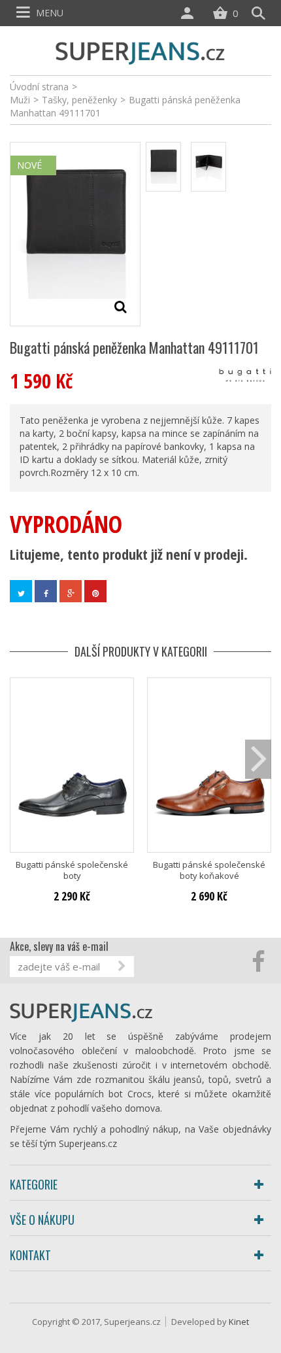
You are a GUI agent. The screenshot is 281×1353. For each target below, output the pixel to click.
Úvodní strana (39, 86)
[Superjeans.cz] (140, 51)
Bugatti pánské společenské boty (72, 870)
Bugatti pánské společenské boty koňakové (209, 870)
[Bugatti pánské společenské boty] (72, 765)
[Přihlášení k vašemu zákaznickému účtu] (190, 13)
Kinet (239, 1321)
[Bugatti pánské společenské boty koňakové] (209, 765)
